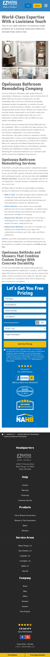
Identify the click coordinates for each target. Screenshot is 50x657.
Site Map (30, 644)
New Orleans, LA (25, 551)
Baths (25, 525)
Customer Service (25, 500)
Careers (25, 606)
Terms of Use (36, 359)
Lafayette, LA (25, 556)
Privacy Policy (10, 360)
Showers (25, 531)
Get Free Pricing (25, 344)
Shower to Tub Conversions (25, 520)
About (25, 586)
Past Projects (25, 611)
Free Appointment (37, 655)
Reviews (25, 601)
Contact (25, 485)
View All (25, 571)
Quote (37, 6)
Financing (25, 495)
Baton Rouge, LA (25, 546)
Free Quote (12, 655)
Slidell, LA (25, 566)
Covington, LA (25, 561)
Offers (25, 596)
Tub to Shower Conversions (25, 515)
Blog (25, 591)
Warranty (25, 490)
